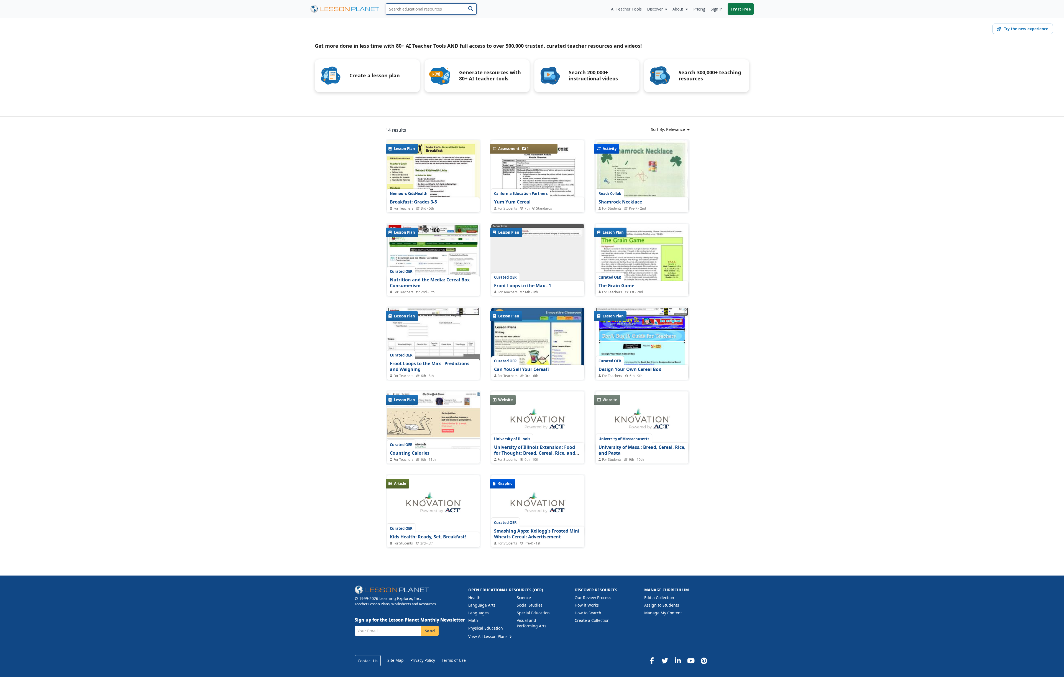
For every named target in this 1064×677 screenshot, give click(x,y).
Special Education (533, 612)
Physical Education (485, 628)
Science (524, 597)
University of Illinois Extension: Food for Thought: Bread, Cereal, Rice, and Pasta (534, 453)
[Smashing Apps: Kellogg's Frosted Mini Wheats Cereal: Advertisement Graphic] (537, 505)
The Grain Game (616, 285)
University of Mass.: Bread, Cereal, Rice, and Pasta (642, 450)
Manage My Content (663, 612)
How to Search (588, 612)
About (677, 9)
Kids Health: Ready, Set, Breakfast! (428, 537)
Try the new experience (1026, 28)
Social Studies (530, 605)
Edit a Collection (659, 597)
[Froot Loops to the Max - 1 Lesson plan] (537, 259)
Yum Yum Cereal (512, 202)
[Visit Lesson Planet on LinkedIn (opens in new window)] (677, 660)
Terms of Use (454, 660)
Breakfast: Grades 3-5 (413, 202)
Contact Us (368, 660)
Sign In (717, 9)
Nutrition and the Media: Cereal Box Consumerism (430, 283)
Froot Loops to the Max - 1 (522, 285)
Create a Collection (592, 620)
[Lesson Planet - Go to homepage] (348, 9)
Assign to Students (661, 605)
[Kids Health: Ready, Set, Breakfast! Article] (433, 505)
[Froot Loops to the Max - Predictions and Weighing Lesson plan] (433, 342)
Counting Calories (409, 453)
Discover (655, 9)
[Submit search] (471, 9)
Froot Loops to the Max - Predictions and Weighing (429, 366)
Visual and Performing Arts (531, 623)
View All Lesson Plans (488, 636)
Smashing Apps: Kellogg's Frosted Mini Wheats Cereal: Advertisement (536, 534)
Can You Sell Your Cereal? (521, 369)
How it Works (587, 605)
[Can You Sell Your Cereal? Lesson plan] (537, 342)
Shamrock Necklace (620, 202)
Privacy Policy (422, 660)
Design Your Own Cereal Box (629, 369)
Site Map (395, 660)
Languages (478, 612)
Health (474, 597)
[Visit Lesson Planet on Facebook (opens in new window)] (651, 660)
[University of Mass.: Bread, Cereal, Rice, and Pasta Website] (642, 421)
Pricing (699, 9)
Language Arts (481, 605)
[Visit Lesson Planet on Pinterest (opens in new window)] (703, 660)
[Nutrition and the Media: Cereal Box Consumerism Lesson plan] (433, 259)
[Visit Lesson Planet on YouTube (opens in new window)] (690, 660)
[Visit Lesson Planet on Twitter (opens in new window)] (664, 660)
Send (430, 630)
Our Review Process (593, 597)
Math (473, 620)
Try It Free (740, 9)
